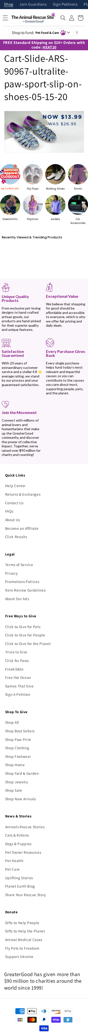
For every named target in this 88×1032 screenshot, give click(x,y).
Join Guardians (33, 4)
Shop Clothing (17, 747)
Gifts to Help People (22, 922)
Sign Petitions (65, 4)
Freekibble (14, 669)
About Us (12, 519)
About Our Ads (17, 598)
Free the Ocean (18, 677)
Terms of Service (19, 564)
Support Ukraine (19, 956)
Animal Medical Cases (23, 939)
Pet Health (14, 860)
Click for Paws (17, 660)
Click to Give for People (25, 634)
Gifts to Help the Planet (25, 931)
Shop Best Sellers (20, 730)
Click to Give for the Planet (28, 643)
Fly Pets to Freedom (22, 948)
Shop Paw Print (18, 739)
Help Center (15, 485)
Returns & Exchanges (23, 494)
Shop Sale (13, 790)
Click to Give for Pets (23, 626)
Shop (8, 4)
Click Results (16, 536)
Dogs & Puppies (18, 843)
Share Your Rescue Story (25, 894)
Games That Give (19, 686)
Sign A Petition (17, 694)
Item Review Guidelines (25, 590)
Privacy (11, 573)
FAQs (9, 511)
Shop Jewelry (16, 781)
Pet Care (12, 869)
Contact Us (14, 502)
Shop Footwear (18, 756)
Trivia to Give (16, 651)
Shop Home (15, 764)
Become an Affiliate (22, 528)
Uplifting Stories (19, 877)
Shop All (12, 722)
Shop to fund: (35, 32)
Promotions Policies (22, 581)
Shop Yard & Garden (22, 773)
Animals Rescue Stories (25, 826)
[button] (63, 18)
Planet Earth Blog (20, 886)
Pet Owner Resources (23, 852)
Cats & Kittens (17, 835)
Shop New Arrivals (20, 798)
